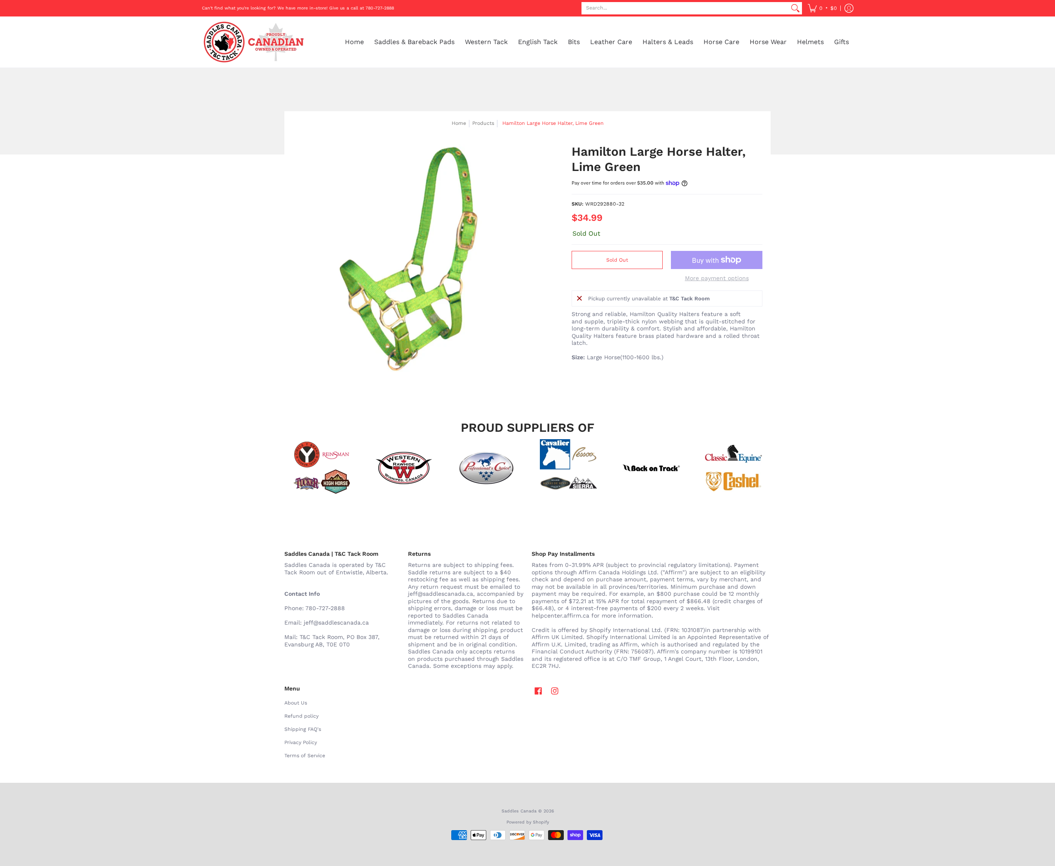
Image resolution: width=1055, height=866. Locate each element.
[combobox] (685, 8)
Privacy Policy (300, 742)
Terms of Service (304, 755)
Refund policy (301, 716)
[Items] (733, 468)
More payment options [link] (717, 278)
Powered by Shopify (527, 822)
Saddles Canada (519, 811)
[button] (822, 8)
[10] (404, 468)
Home (459, 123)
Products (483, 123)
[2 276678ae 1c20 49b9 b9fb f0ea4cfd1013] (321, 468)
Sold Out (617, 260)
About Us (295, 703)
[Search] (795, 8)
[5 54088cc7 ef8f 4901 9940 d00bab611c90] (651, 468)
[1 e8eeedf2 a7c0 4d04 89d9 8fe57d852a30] (486, 468)
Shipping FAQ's (302, 729)
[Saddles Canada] (253, 42)
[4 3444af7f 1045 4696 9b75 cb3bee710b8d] (569, 468)
